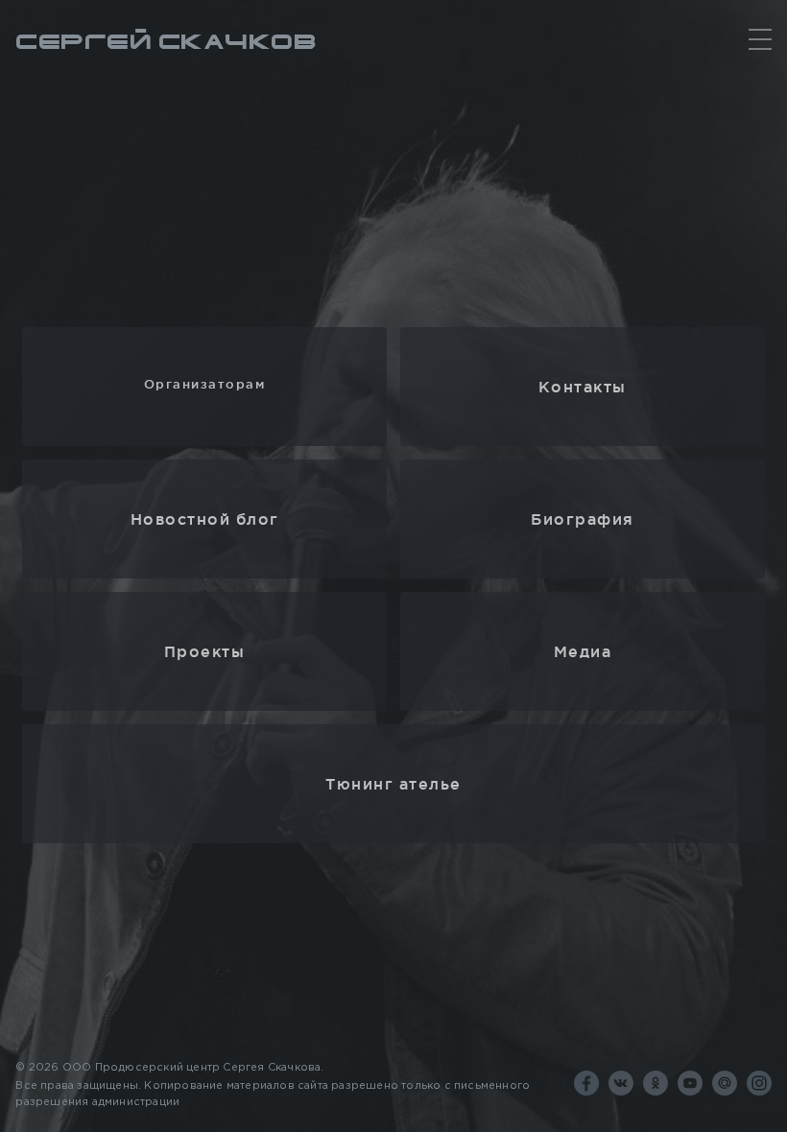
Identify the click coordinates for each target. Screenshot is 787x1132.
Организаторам (205, 383)
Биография (582, 519)
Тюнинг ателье (393, 783)
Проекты (205, 651)
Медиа (583, 651)
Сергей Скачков (165, 42)
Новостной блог (205, 519)
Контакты (582, 386)
